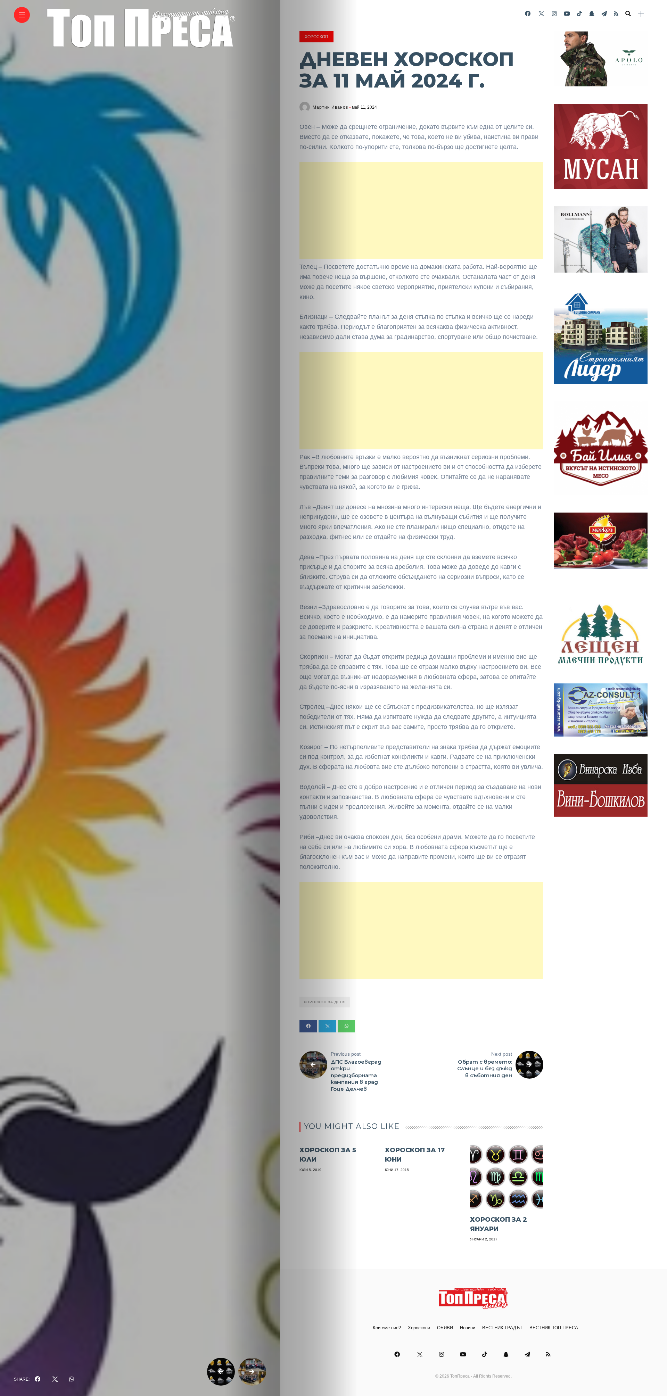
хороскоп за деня (325, 1002)
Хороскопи (419, 1327)
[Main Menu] (22, 15)
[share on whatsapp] (71, 1379)
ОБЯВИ (445, 1327)
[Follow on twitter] (541, 14)
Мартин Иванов (330, 107)
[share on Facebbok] (37, 1379)
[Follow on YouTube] (567, 14)
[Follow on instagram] (554, 14)
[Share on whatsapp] (346, 1026)
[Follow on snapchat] (591, 14)
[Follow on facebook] (527, 14)
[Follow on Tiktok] (579, 14)
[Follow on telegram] (604, 14)
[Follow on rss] (616, 14)
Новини (467, 1327)
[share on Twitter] (54, 1379)
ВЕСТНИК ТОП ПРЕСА (553, 1327)
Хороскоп (316, 36)
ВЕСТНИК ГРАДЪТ (502, 1327)
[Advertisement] (421, 210)
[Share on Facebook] (308, 1026)
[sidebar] (641, 14)
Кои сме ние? (387, 1327)
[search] (628, 14)
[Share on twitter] (327, 1026)
